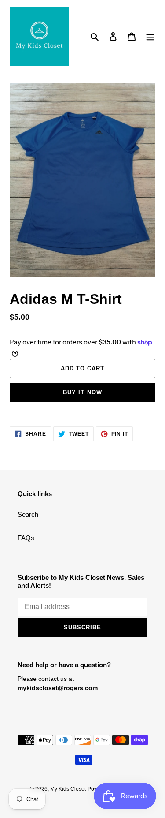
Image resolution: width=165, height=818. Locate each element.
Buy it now (82, 392)
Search (28, 514)
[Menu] (150, 36)
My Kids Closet (68, 789)
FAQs (26, 538)
